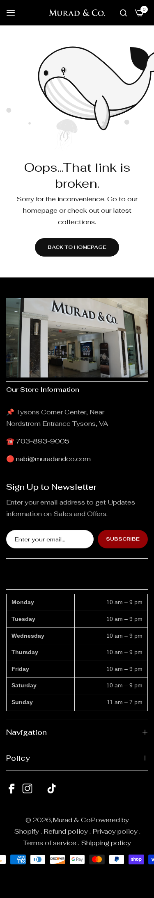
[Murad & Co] (77, 12)
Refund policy (66, 831)
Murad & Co (72, 820)
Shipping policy (106, 843)
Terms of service (49, 843)
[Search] (123, 12)
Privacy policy (115, 831)
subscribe (123, 539)
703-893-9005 (42, 441)
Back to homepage (77, 247)
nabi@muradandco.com (53, 459)
